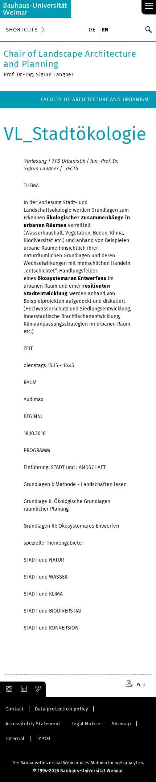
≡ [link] (149, 6)
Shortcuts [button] (22, 29)
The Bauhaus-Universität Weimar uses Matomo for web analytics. (78, 762)
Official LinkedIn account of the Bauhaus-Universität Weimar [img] (22, 689)
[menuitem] (93, 30)
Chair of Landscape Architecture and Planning (70, 59)
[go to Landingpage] (35, 9)
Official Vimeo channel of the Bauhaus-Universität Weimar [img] (38, 689)
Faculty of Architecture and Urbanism (95, 99)
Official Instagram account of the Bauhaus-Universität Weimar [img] (7, 689)
